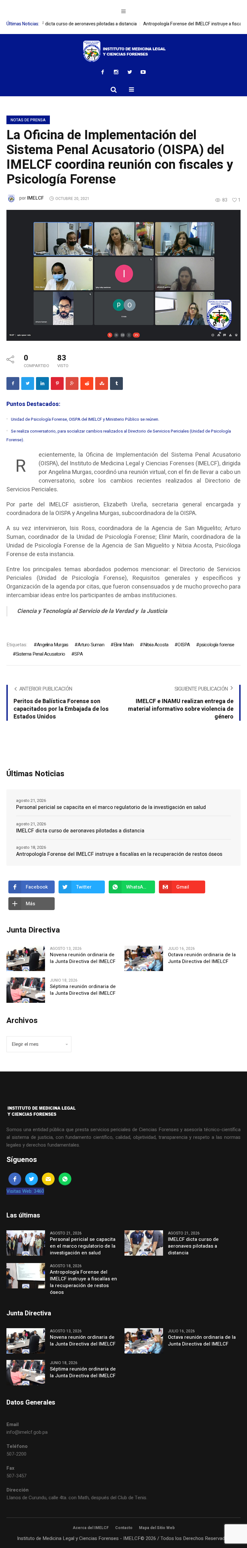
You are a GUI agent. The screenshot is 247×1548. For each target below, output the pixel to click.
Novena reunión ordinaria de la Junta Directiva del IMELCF (82, 958)
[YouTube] (143, 72)
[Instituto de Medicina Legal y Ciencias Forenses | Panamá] (123, 51)
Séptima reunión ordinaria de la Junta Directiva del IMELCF (83, 990)
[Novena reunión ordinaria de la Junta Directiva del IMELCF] (25, 957)
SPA (78, 654)
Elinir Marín (123, 644)
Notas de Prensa (28, 120)
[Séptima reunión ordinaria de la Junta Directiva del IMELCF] (25, 989)
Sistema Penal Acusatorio (40, 654)
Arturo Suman (91, 644)
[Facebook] (102, 72)
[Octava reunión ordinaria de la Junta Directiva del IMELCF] (143, 957)
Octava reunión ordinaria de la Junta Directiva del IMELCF (202, 958)
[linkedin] (42, 383)
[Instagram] (116, 72)
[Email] (48, 1179)
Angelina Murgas (52, 644)
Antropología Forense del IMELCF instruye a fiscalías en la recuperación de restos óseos (119, 854)
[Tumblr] (116, 383)
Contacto (124, 1528)
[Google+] (72, 383)
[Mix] (101, 383)
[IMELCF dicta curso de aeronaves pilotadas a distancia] (143, 1242)
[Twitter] (129, 72)
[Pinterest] (57, 383)
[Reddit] (86, 383)
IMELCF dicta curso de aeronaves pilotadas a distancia (75, 24)
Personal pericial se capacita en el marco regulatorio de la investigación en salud (111, 807)
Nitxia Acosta (155, 644)
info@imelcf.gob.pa (27, 1432)
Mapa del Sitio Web (157, 1528)
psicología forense (216, 644)
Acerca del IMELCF (91, 1528)
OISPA (184, 644)
